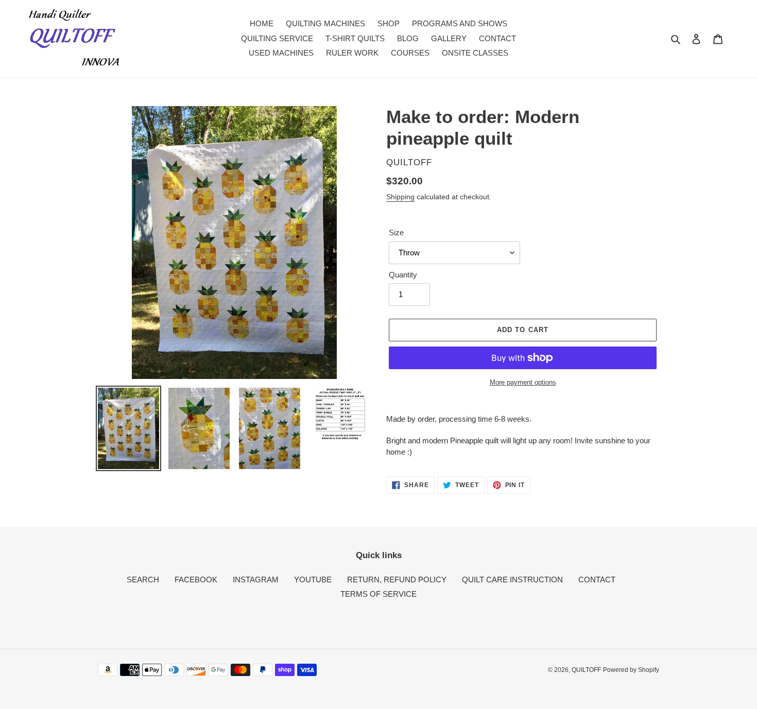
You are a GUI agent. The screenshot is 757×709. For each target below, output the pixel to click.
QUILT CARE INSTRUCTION (512, 579)
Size (396, 232)
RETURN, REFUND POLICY (396, 579)
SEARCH (143, 579)
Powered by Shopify (631, 669)
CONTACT (596, 579)
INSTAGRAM (256, 579)
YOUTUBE (313, 579)
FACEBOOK (196, 579)
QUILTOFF (586, 669)
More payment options (523, 382)
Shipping (400, 197)
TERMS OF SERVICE (378, 594)
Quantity (403, 274)
